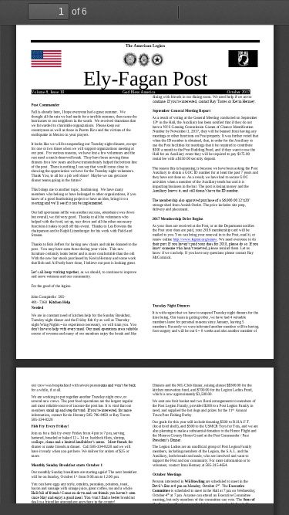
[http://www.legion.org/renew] (195, 239)
